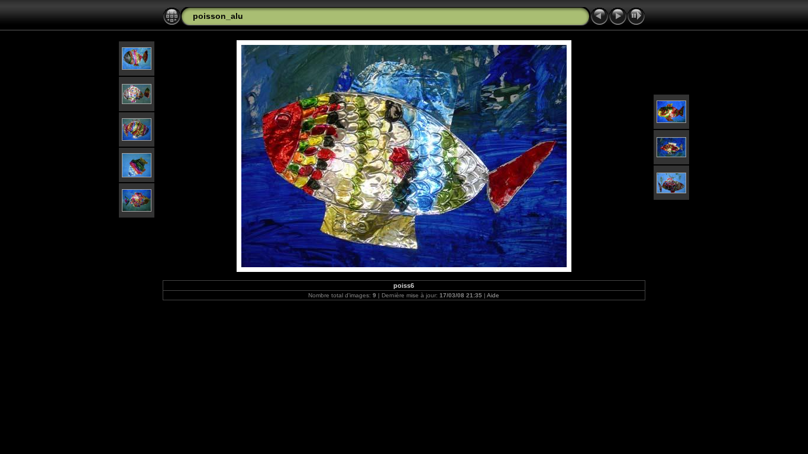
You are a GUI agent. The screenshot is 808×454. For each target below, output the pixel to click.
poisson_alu (218, 16)
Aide (493, 295)
